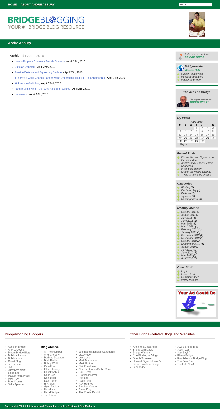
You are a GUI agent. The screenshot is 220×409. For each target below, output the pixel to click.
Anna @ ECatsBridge (145, 346)
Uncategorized (189, 199)
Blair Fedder (51, 360)
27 (185, 141)
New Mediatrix (87, 406)
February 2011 (189, 229)
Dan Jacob (50, 377)
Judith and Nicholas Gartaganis (97, 351)
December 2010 (190, 235)
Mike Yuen (14, 378)
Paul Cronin (15, 381)
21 (191, 138)
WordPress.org (189, 280)
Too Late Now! (185, 364)
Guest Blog (14, 361)
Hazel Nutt (50, 389)
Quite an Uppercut (24, 67)
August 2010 (188, 246)
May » (183, 144)
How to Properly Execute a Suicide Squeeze (39, 61)
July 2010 (186, 249)
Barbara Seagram (54, 357)
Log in (184, 271)
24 (207, 138)
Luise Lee (84, 357)
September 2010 (190, 244)
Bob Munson (15, 358)
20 (185, 138)
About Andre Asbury (38, 4)
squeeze (186, 196)
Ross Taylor (85, 380)
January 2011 (189, 232)
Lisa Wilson (85, 354)
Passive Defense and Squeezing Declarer (38, 72)
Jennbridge (139, 367)
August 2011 (188, 215)
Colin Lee (49, 375)
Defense (186, 193)
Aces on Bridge (17, 346)
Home (12, 4)
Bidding (185, 187)
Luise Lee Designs (67, 406)
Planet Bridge (185, 355)
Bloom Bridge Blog (19, 352)
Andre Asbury (52, 354)
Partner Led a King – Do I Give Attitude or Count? (42, 88)
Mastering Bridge (191, 79)
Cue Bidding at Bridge (145, 355)
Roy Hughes (86, 383)
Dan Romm (50, 380)
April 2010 (187, 258)
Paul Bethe (85, 372)
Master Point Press (192, 73)
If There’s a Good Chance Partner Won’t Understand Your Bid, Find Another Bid (59, 77)
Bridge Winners (142, 352)
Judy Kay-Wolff (16, 370)
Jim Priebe (50, 395)
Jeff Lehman (15, 364)
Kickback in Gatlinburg (27, 83)
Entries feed (188, 274)
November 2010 (190, 238)
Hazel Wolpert (52, 392)
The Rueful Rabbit (89, 392)
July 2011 (186, 217)
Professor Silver (88, 375)
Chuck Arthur (51, 372)
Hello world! (21, 94)
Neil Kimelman (87, 366)
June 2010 (187, 252)
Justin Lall (183, 349)
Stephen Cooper (88, 386)
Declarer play (188, 190)
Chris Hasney (52, 369)
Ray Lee (83, 377)
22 (196, 138)
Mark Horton (86, 363)
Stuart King (85, 389)
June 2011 (187, 220)
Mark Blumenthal (88, 360)
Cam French (51, 366)
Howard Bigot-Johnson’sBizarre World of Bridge (147, 363)
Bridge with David (143, 349)
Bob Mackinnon (17, 355)
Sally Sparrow (16, 384)
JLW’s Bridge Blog (187, 346)
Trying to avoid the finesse (196, 174)
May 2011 (186, 223)
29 (196, 141)
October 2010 (189, 241)
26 (180, 141)
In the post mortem (191, 168)
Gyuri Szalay (51, 386)
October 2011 (188, 212)
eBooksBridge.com (192, 76)
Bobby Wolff (51, 363)
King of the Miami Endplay (196, 171)
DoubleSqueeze (142, 358)
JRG (10, 367)
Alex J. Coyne (16, 349)
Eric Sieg (49, 383)
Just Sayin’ (183, 352)
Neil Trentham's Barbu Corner (96, 369)
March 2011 (188, 226)
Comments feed (190, 277)
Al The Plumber (53, 351)
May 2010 (186, 255)
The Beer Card (185, 361)
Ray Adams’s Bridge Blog (192, 358)
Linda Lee (13, 372)
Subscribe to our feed (197, 56)
